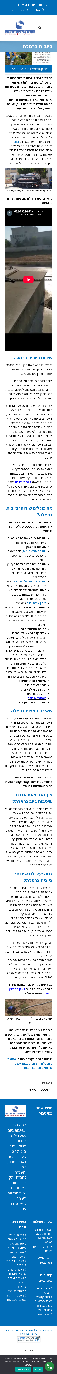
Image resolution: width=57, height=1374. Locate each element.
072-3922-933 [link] (20, 9)
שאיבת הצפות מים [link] (34, 551)
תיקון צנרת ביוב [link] (36, 603)
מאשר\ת (38, 1369)
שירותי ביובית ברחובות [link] (38, 1068)
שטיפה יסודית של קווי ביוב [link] (30, 581)
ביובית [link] (15, 142)
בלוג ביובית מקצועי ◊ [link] (44, 1292)
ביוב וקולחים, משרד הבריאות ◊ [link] (43, 1301)
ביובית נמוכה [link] (23, 482)
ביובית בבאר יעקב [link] (26, 1063)
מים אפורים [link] (43, 1306)
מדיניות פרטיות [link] (41, 1310)
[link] (20, 28)
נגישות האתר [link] (42, 1314)
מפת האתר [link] (25, 1333)
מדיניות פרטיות (23, 1369)
